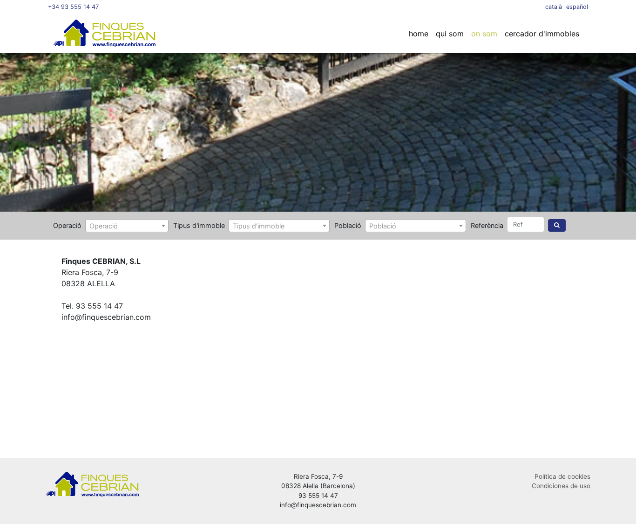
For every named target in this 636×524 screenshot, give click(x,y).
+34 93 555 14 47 (73, 6)
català (553, 6)
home (418, 33)
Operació (67, 225)
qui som (450, 33)
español (577, 6)
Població (347, 225)
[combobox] (127, 225)
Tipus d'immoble (199, 225)
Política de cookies (562, 476)
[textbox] (127, 226)
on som (484, 33)
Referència (487, 225)
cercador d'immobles (542, 33)
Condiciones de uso (561, 486)
